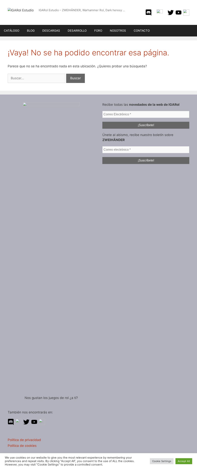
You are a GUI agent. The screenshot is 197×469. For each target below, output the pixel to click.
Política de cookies (22, 446)
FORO (98, 30)
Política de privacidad (24, 440)
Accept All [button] (184, 461)
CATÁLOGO (11, 30)
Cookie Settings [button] (161, 461)
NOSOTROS (118, 30)
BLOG (31, 30)
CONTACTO (142, 30)
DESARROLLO (77, 30)
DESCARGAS (51, 30)
